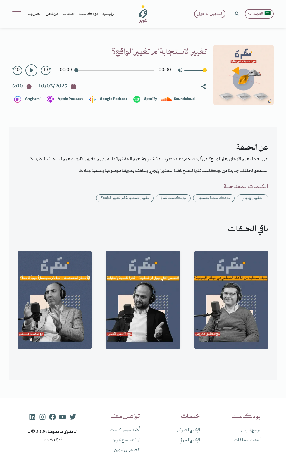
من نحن (52, 14)
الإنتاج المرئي (189, 440)
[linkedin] (32, 417)
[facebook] (52, 417)
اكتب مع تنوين (126, 440)
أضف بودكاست (125, 430)
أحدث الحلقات (247, 440)
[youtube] (62, 417)
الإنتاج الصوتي (188, 430)
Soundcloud (184, 99)
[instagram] (42, 417)
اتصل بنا (34, 14)
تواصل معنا (125, 417)
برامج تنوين (250, 430)
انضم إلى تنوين (127, 450)
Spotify (150, 99)
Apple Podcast (70, 99)
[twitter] (72, 417)
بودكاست (88, 14)
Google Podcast (113, 99)
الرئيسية (108, 14)
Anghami (32, 99)
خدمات (69, 14)
